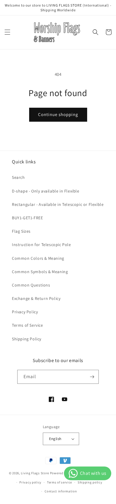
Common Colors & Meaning (38, 258)
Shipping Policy (26, 339)
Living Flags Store (35, 473)
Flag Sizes (21, 231)
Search (18, 177)
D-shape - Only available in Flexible (45, 191)
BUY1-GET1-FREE (27, 217)
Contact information (61, 491)
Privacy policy (30, 482)
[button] (7, 32)
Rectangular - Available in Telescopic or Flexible (58, 204)
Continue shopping (58, 114)
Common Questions (31, 285)
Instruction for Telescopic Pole (41, 244)
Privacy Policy (25, 311)
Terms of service (59, 482)
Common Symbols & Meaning (40, 271)
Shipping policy (90, 482)
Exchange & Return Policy (36, 298)
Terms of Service (27, 325)
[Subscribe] (91, 377)
